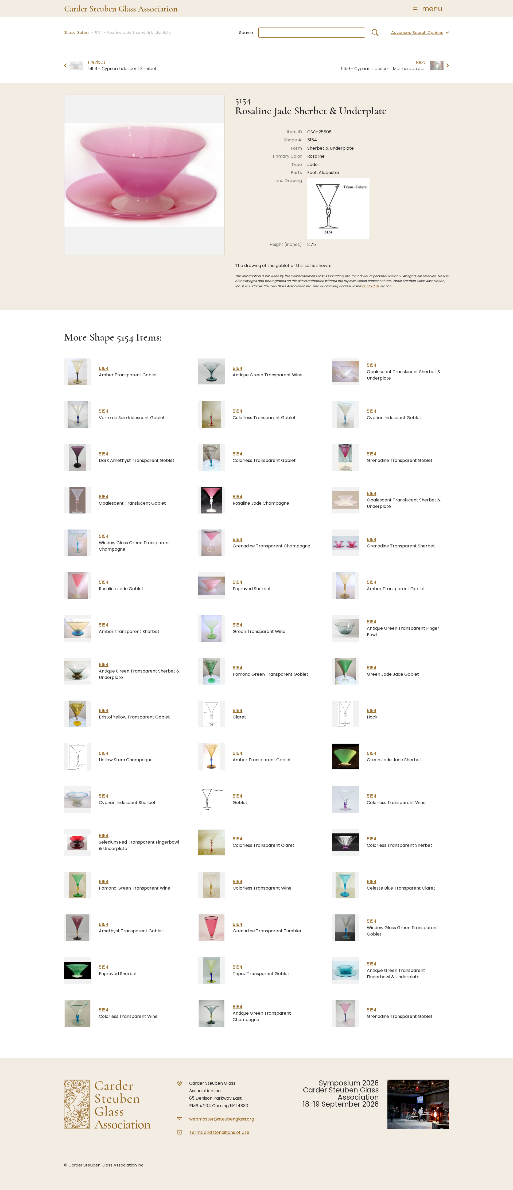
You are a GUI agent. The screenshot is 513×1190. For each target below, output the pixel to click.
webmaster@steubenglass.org (221, 1119)
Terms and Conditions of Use (219, 1132)
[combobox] (311, 33)
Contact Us (370, 286)
